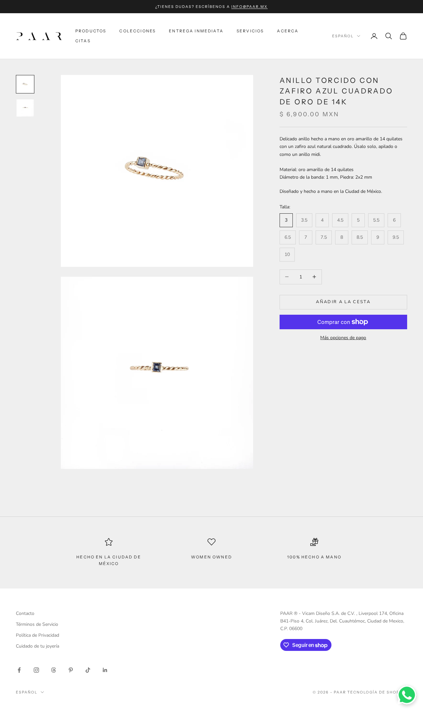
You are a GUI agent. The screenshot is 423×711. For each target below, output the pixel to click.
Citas (83, 40)
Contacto (25, 613)
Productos (90, 30)
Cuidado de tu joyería (37, 646)
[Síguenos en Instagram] (36, 670)
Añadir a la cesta (343, 302)
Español (343, 36)
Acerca (287, 30)
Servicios (250, 30)
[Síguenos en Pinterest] (70, 670)
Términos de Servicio (37, 624)
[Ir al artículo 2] (25, 108)
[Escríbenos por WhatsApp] (406, 694)
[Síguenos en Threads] (53, 670)
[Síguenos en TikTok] (88, 670)
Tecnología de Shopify (377, 692)
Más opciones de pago (343, 338)
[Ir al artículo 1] (25, 84)
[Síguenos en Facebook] (19, 670)
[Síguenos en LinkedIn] (105, 670)
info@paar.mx (249, 6)
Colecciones (137, 30)
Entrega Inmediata (196, 30)
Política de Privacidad (37, 635)
